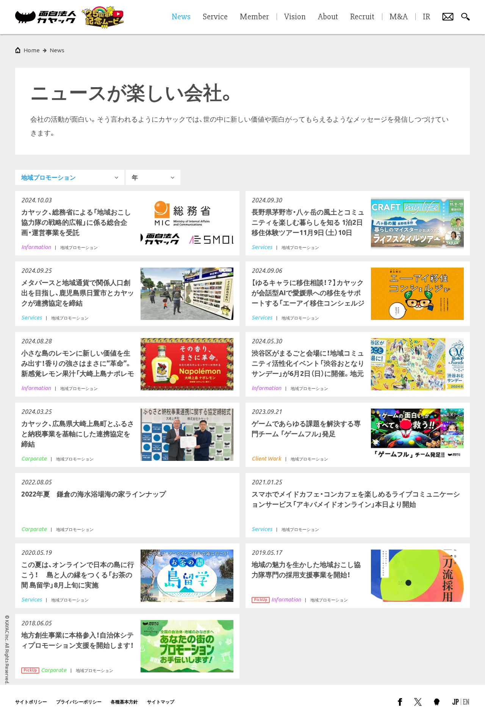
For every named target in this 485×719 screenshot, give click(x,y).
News (57, 50)
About (328, 17)
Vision (295, 17)
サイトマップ (160, 701)
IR (426, 17)
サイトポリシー (31, 701)
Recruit (362, 17)
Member (254, 17)
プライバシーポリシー (79, 701)
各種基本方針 (124, 701)
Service (215, 17)
